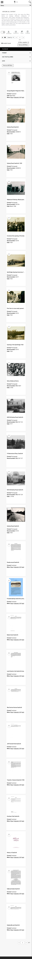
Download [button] (8, 32)
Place (11, 97)
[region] (16, 57)
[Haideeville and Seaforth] (16, 914)
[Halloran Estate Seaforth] (16, 877)
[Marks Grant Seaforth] (16, 623)
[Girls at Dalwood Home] (16, 369)
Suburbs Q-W (17, 97)
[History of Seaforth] (16, 841)
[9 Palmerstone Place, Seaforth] (16, 442)
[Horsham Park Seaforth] (16, 805)
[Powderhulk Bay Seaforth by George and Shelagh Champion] (16, 587)
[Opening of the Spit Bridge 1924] (16, 333)
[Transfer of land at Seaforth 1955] (16, 768)
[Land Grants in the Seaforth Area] (16, 660)
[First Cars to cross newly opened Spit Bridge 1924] (16, 297)
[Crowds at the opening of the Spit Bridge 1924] (16, 224)
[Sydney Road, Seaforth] (16, 515)
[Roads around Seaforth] (16, 551)
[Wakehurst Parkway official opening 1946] (16, 188)
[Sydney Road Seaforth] (16, 116)
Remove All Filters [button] (23, 45)
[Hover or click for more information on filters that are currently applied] (28, 42)
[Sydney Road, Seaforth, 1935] (16, 152)
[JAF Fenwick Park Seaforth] (16, 732)
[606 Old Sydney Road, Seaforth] (16, 478)
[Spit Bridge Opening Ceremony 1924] (16, 261)
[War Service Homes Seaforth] (16, 696)
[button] (15, 32)
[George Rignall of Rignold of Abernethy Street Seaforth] (16, 79)
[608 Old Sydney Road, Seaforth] (16, 406)
